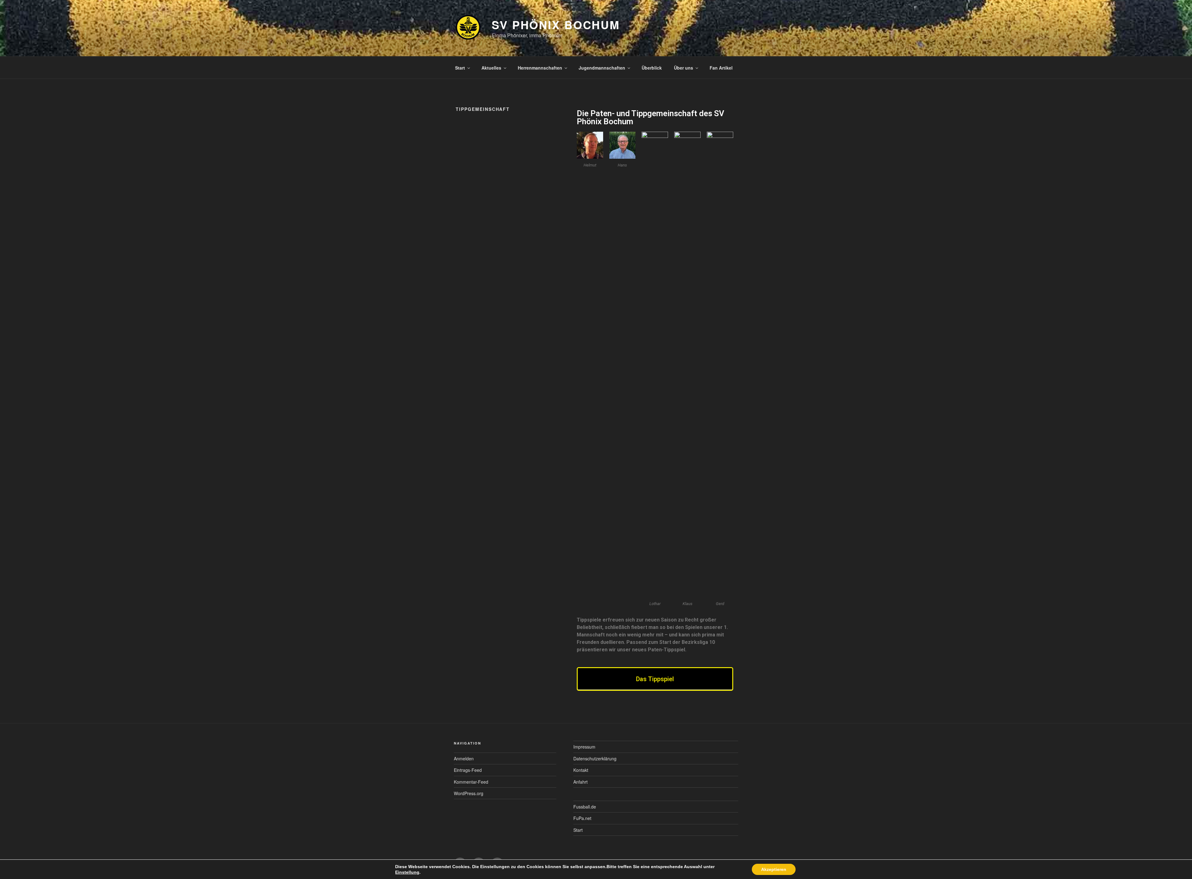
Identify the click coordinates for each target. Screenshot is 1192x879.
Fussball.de (584, 807)
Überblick (652, 68)
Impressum (584, 747)
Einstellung (407, 872)
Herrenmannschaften (540, 68)
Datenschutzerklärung (594, 758)
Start (460, 68)
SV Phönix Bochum (556, 24)
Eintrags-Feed (468, 770)
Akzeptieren (773, 869)
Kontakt (580, 770)
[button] (655, 679)
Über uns (683, 68)
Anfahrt (580, 782)
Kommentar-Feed (471, 782)
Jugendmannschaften (602, 68)
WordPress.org (468, 793)
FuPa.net (582, 818)
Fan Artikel (721, 68)
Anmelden (464, 758)
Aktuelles (491, 68)
